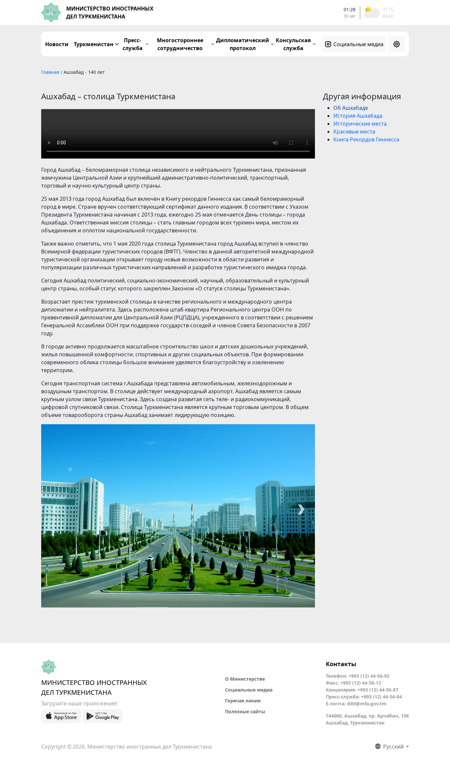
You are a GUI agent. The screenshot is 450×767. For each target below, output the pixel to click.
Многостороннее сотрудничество (180, 44)
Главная (51, 72)
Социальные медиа (358, 44)
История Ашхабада (357, 115)
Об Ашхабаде (350, 107)
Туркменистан (94, 44)
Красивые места (354, 131)
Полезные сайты (245, 711)
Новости (57, 44)
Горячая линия (243, 700)
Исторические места (360, 123)
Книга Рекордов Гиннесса (366, 139)
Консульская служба (293, 44)
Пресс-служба (133, 44)
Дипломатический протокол (242, 44)
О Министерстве (245, 679)
